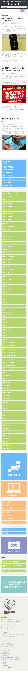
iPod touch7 (7, 442)
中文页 (6, 533)
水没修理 (6, 512)
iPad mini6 (7, 422)
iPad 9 (6, 402)
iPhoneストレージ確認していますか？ (13, 19)
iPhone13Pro (8, 243)
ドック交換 (7, 522)
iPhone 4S (7, 336)
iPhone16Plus (8, 206)
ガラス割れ (7, 502)
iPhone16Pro (8, 203)
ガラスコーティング (9, 196)
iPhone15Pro (8, 216)
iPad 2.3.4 (7, 418)
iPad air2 (7, 392)
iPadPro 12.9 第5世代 (10, 346)
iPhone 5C (7, 329)
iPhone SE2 (7, 279)
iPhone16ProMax (9, 200)
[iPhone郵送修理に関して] (14, 489)
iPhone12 (7, 266)
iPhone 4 (6, 339)
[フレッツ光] (14, 584)
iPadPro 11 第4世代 (9, 362)
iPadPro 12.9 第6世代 (10, 342)
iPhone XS (7, 286)
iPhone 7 (6, 306)
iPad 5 (6, 415)
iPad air (6, 395)
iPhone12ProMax (9, 256)
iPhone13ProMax (9, 239)
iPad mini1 (7, 438)
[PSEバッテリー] (14, 545)
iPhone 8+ (7, 296)
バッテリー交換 (8, 509)
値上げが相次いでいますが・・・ (13, 119)
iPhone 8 (6, 299)
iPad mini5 (7, 425)
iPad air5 (7, 382)
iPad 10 (6, 399)
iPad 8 (6, 405)
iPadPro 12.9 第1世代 (10, 359)
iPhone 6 (6, 322)
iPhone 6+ (7, 319)
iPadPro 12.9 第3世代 (10, 352)
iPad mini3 (7, 432)
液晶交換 (6, 505)
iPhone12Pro (8, 259)
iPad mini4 (7, 428)
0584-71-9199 (8, 175)
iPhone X (6, 293)
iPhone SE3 (7, 253)
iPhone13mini (8, 246)
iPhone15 (7, 223)
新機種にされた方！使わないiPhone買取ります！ (14, 69)
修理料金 (5, 665)
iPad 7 (6, 409)
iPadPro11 (7, 372)
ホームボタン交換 (8, 518)
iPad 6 (6, 412)
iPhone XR (7, 289)
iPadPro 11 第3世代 (9, 365)
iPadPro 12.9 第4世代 (10, 349)
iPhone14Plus (8, 233)
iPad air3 (7, 389)
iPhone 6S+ (7, 312)
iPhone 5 (6, 332)
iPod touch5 (7, 448)
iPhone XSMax (8, 283)
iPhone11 (7, 276)
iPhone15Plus (8, 220)
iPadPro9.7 (7, 379)
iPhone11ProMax (9, 269)
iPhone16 (7, 210)
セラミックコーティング (10, 193)
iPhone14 (7, 236)
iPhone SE (7, 309)
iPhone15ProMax (9, 213)
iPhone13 (7, 249)
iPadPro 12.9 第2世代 (10, 355)
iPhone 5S (7, 326)
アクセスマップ (7, 667)
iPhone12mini (8, 263)
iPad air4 (7, 385)
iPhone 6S (7, 316)
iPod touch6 (7, 445)
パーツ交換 (7, 515)
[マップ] (14, 466)
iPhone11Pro (8, 273)
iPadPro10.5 (7, 375)
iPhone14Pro (8, 230)
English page (7, 529)
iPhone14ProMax (9, 226)
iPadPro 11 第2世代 (9, 369)
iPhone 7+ (7, 302)
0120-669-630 (8, 172)
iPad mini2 (7, 435)
